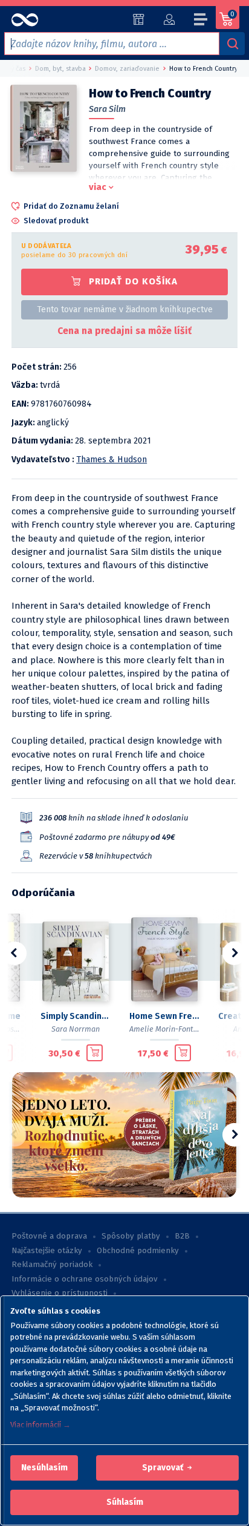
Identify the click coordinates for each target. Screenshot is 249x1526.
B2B (182, 1236)
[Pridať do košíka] (94, 1052)
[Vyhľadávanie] (232, 43)
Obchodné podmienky (138, 1251)
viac (97, 187)
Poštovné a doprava (49, 1236)
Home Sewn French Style (164, 1016)
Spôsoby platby (131, 1236)
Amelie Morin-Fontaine (169, 1028)
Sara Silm (107, 109)
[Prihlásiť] (169, 19)
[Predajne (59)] (139, 19)
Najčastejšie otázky (46, 1251)
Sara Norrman (75, 1028)
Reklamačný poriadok (51, 1264)
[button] (44, 1468)
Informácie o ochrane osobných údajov (84, 1279)
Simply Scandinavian (75, 1016)
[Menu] (201, 21)
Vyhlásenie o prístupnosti (59, 1293)
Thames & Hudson (111, 459)
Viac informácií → (40, 1424)
